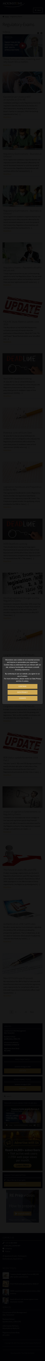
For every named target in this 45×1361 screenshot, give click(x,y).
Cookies (22, 698)
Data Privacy (22, 692)
